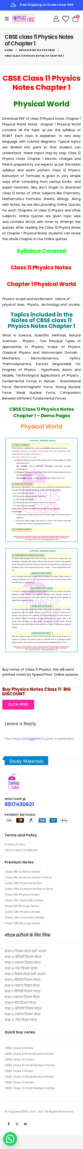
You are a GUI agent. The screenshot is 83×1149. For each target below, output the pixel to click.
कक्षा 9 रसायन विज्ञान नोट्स (22, 985)
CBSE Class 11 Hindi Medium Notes (29, 1076)
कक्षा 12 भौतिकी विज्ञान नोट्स (23, 1008)
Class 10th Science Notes (23, 883)
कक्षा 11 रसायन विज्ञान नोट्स (22, 997)
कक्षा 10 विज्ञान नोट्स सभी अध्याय (26, 951)
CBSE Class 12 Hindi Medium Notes (30, 1088)
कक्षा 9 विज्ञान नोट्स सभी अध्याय (25, 974)
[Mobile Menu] (8, 19)
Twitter (17, 1124)
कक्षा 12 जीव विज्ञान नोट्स (21, 1020)
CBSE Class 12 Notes (19, 1082)
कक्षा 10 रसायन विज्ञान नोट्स (23, 962)
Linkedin (25, 1124)
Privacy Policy (15, 844)
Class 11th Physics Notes (22, 894)
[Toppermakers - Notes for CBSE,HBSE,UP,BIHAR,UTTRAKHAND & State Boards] (23, 18)
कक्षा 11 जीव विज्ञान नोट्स (20, 1003)
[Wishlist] (65, 19)
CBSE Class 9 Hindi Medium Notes (29, 1054)
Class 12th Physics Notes (22, 912)
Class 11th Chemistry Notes (24, 900)
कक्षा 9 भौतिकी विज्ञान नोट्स (22, 980)
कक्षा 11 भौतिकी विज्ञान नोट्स (22, 991)
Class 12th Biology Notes (22, 923)
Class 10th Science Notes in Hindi (29, 889)
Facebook (8, 1124)
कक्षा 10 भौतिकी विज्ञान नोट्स (23, 957)
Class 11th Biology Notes (22, 906)
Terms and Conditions (21, 850)
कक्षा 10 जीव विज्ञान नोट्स (21, 968)
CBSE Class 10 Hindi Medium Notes (30, 1065)
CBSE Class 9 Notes (19, 1048)
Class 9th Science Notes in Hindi (28, 877)
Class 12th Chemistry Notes (24, 917)
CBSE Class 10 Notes (19, 1059)
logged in (33, 738)
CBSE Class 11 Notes (19, 1071)
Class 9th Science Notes (23, 871)
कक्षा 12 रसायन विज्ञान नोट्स (23, 1014)
